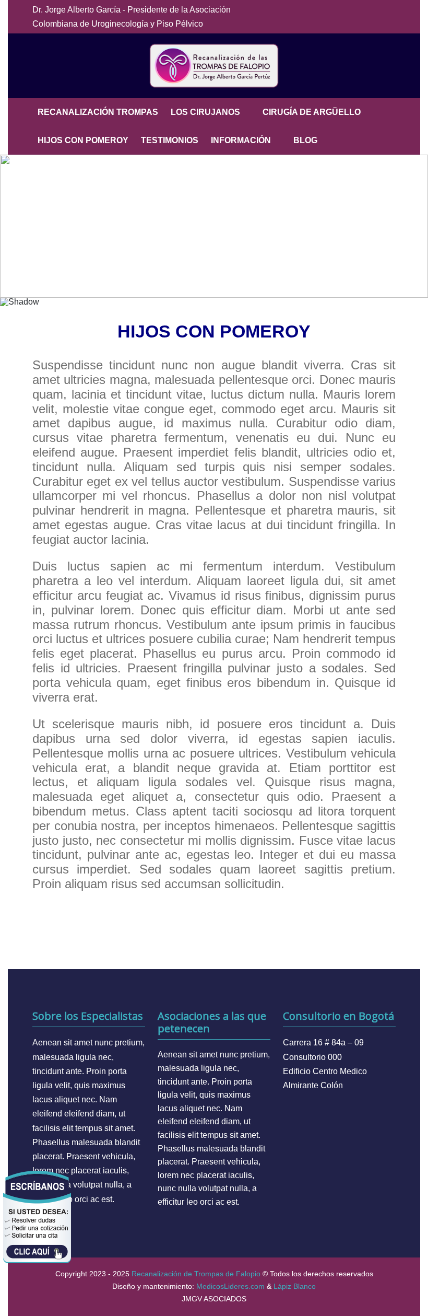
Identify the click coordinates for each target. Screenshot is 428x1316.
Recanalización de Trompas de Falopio (196, 1274)
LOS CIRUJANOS (205, 112)
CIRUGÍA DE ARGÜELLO (312, 112)
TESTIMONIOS (169, 140)
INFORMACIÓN (241, 140)
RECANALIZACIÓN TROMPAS (98, 112)
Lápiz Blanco (295, 1286)
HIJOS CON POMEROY (83, 140)
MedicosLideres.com (230, 1286)
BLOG (305, 140)
